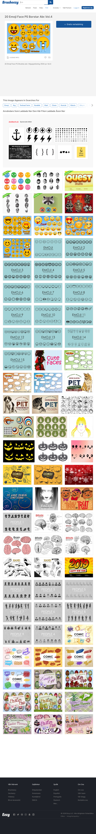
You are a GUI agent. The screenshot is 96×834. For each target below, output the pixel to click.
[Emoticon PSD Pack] (17, 181)
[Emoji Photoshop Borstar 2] (79, 248)
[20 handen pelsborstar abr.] (17, 567)
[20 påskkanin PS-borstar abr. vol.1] (79, 724)
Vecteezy (11, 793)
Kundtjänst (36, 797)
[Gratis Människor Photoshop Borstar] (17, 523)
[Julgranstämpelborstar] (51, 427)
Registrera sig (87, 8)
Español (57, 793)
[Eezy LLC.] (6, 814)
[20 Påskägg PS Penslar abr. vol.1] (48, 679)
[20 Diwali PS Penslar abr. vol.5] (79, 203)
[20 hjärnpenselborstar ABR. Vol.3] (79, 545)
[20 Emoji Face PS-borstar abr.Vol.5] (79, 226)
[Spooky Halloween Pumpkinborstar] (53, 451)
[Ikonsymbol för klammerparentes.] (44, 152)
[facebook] (14, 814)
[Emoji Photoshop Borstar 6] (17, 293)
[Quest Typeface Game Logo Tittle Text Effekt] (79, 181)
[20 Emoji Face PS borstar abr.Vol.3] (17, 248)
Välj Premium (67, 8)
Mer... (56, 803)
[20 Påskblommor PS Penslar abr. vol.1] (17, 724)
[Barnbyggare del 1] (81, 427)
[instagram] (26, 814)
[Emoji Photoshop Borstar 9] (17, 315)
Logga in (76, 8)
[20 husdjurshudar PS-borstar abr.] (79, 383)
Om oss (81, 790)
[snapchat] (29, 814)
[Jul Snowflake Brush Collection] (79, 475)
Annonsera (36, 793)
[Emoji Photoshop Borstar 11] (79, 315)
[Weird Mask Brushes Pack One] (17, 203)
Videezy (11, 797)
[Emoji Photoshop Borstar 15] (17, 360)
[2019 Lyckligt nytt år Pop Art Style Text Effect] (79, 567)
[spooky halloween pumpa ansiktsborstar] (19, 451)
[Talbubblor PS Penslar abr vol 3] (48, 383)
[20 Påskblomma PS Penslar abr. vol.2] (79, 702)
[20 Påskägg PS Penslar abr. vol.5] (79, 679)
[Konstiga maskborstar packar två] (48, 181)
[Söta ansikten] (48, 360)
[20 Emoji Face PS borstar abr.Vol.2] (17, 226)
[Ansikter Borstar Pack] (46, 498)
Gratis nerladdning (75, 24)
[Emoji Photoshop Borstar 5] (79, 271)
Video (41, 8)
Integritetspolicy (73, 816)
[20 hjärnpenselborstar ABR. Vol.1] (48, 545)
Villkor (63, 816)
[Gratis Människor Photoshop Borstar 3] (48, 590)
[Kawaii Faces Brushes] (82, 451)
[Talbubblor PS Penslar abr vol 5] (78, 360)
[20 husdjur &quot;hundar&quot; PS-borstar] (16, 404)
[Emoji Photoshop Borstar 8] (79, 293)
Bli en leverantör (14, 800)
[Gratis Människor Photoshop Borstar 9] (17, 635)
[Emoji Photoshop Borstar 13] (48, 338)
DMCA (34, 800)
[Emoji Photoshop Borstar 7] (48, 293)
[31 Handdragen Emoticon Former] (18, 498)
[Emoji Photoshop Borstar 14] (79, 338)
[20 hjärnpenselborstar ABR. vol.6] (79, 523)
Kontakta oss (83, 800)
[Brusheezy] (10, 2)
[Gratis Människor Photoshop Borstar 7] (17, 612)
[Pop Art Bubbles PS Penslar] (18, 427)
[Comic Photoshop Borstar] (17, 475)
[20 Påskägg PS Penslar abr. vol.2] (48, 724)
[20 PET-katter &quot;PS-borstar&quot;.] (45, 404)
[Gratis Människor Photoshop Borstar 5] (79, 590)
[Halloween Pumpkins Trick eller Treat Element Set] (76, 498)
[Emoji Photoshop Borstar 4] (48, 271)
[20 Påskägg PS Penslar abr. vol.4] (48, 702)
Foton (35, 8)
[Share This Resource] (49, 57)
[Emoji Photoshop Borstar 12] (17, 338)
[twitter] (18, 814)
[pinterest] (22, 814)
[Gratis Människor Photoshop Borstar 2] (17, 590)
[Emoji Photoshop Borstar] (48, 248)
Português (57, 797)
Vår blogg (81, 797)
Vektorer (28, 8)
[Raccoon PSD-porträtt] (48, 203)
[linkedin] (33, 814)
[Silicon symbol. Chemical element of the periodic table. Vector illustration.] (81, 152)
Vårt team (81, 793)
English (56, 790)
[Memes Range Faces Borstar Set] (77, 404)
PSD (46, 8)
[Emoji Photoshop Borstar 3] (17, 271)
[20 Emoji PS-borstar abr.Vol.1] (48, 226)
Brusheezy (12, 790)
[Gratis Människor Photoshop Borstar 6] (48, 612)
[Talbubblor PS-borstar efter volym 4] (17, 383)
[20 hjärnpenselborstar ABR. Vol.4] (48, 523)
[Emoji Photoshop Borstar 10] (48, 315)
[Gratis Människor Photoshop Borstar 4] (48, 635)
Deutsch (57, 800)
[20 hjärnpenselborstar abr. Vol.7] (17, 545)
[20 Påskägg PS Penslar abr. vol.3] (17, 702)
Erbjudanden (37, 790)
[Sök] (50, 2)
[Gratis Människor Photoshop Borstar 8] (79, 612)
